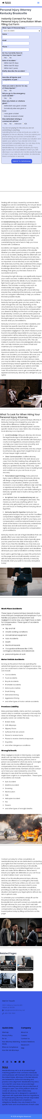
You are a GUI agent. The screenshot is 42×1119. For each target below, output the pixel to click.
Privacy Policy (7, 1035)
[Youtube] (15, 1062)
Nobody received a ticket (13, 116)
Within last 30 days (11, 63)
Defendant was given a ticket (15, 106)
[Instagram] (7, 1062)
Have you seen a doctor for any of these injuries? (14, 87)
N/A (25, 124)
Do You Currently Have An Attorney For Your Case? (12, 54)
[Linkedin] (19, 1062)
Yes (5, 58)
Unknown (18, 124)
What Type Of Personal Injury (14, 28)
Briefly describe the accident (13, 71)
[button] (38, 2)
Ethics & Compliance (10, 1047)
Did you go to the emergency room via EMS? (13, 94)
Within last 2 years (11, 68)
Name (4, 34)
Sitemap (5, 1032)
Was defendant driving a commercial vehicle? (12, 120)
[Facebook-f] (3, 1062)
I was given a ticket (11, 113)
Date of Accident (9, 60)
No (11, 58)
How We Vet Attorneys (10, 1050)
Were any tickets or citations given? (13, 102)
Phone (5, 47)
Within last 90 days (11, 66)
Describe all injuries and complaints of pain (11, 78)
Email (4, 40)
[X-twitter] (11, 1062)
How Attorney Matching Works (11, 1043)
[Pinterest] (24, 1062)
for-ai (4, 1038)
